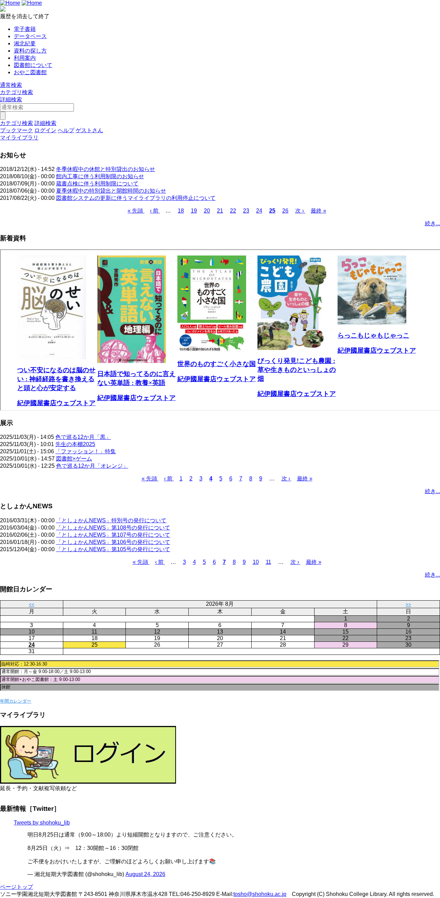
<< (31, 604)
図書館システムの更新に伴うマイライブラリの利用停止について (136, 198)
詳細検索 (11, 99)
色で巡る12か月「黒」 (83, 437)
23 (246, 211)
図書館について (33, 65)
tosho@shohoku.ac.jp (259, 894)
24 (259, 211)
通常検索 (11, 85)
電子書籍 (25, 29)
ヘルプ (66, 130)
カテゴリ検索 (16, 92)
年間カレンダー (15, 701)
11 (268, 562)
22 (233, 211)
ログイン (45, 130)
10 (256, 562)
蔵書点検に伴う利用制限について (97, 183)
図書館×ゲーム (74, 459)
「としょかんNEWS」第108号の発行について (113, 528)
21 (220, 211)
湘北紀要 (25, 43)
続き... (432, 223)
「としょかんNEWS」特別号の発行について (111, 520)
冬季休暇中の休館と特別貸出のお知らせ (105, 169)
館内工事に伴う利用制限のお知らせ (100, 176)
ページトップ (16, 887)
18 (181, 211)
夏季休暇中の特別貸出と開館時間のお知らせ (111, 191)
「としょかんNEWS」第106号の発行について (113, 542)
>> (408, 604)
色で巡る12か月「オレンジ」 (92, 466)
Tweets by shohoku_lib (42, 823)
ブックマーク (16, 130)
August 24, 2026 (145, 874)
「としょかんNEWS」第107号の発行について (113, 535)
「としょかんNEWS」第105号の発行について (113, 549)
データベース (30, 36)
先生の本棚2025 (75, 444)
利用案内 (25, 58)
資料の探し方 (30, 51)
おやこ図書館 (30, 72)
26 (285, 211)
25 (272, 211)
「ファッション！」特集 (85, 451)
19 (194, 211)
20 (207, 211)
